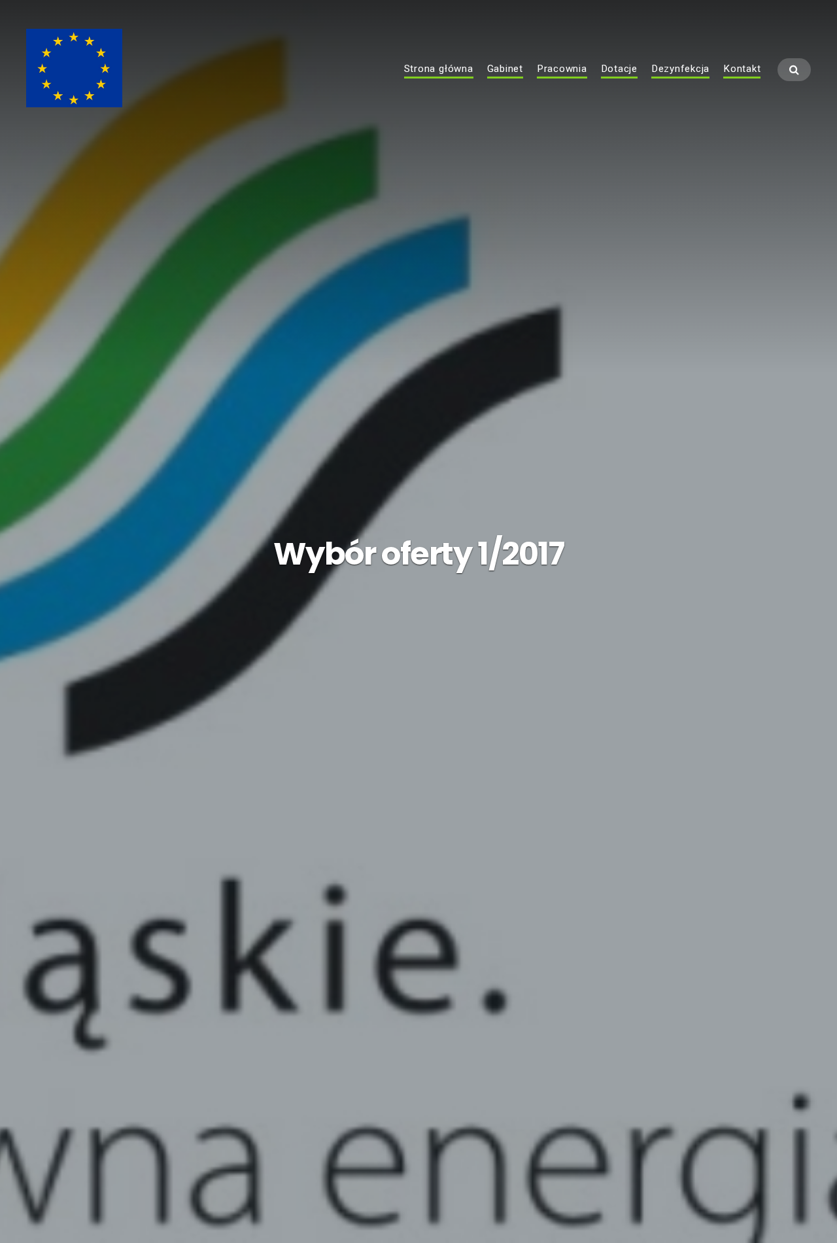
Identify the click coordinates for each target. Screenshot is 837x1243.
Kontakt (741, 69)
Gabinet (505, 69)
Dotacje (619, 69)
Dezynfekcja (680, 69)
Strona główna (438, 69)
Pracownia (562, 69)
